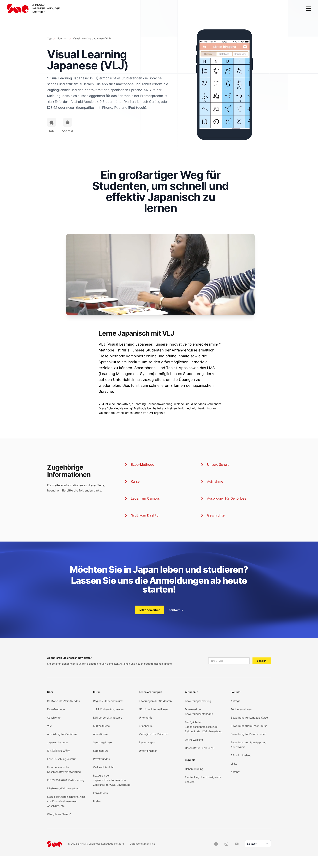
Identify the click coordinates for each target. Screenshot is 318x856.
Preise (96, 801)
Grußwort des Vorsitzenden (63, 701)
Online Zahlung (194, 739)
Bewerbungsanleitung (198, 701)
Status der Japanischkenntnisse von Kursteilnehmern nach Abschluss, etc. (66, 801)
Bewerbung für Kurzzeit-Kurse (249, 725)
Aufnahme (215, 481)
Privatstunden (101, 759)
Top (49, 38)
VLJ (49, 725)
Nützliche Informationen (153, 709)
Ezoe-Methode (142, 464)
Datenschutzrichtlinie (142, 843)
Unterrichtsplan (148, 750)
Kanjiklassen (100, 793)
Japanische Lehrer (58, 742)
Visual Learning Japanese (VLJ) (92, 38)
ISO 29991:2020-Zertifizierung (65, 780)
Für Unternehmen (241, 709)
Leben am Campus (145, 498)
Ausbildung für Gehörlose (226, 498)
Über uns (62, 38)
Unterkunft (145, 717)
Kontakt (176, 610)
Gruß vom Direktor (145, 515)
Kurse (135, 481)
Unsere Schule (218, 464)
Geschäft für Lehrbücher (199, 747)
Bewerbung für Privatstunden (248, 734)
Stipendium (146, 725)
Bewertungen (147, 742)
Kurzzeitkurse (101, 725)
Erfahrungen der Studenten (155, 701)
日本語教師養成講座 (58, 750)
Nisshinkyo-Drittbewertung (63, 788)
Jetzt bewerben (149, 610)
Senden (261, 660)
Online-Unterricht (103, 767)
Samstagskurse (102, 742)
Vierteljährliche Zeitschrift (154, 734)
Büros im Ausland (241, 755)
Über (50, 692)
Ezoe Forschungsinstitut (61, 759)
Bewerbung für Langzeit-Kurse (249, 717)
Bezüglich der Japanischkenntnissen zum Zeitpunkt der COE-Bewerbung (111, 780)
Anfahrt (235, 771)
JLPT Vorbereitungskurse (108, 709)
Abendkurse (100, 734)
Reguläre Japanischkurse (108, 701)
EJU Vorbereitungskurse (107, 717)
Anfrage (235, 701)
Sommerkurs (100, 750)
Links (234, 763)
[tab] (51, 122)
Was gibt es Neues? (59, 814)
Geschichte (216, 515)
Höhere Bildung (194, 768)
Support (190, 759)
